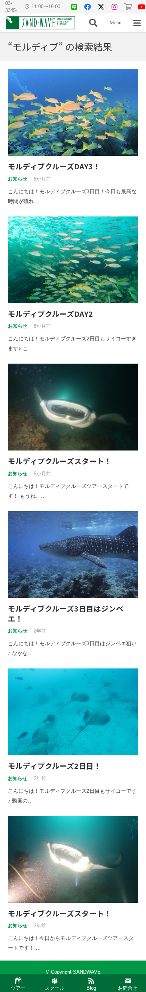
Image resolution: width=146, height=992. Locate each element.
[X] (101, 6)
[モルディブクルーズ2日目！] (73, 711)
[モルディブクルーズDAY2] (73, 259)
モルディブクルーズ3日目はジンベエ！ (66, 613)
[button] (93, 22)
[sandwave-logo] (40, 22)
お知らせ (17, 179)
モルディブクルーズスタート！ (60, 460)
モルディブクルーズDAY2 (50, 313)
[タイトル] (74, 6)
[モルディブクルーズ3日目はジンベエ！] (73, 554)
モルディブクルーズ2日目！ (54, 765)
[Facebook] (87, 6)
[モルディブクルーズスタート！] (73, 407)
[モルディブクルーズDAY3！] (73, 112)
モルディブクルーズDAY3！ (54, 166)
